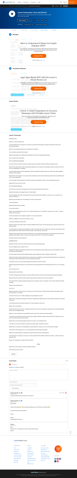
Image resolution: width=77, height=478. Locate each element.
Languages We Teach (31, 458)
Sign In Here (42, 60)
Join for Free (38, 56)
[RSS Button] (10, 364)
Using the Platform (44, 454)
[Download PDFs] (42, 20)
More (39, 2)
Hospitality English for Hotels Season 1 (41, 24)
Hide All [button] (13, 354)
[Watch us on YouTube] (58, 459)
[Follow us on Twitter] (55, 459)
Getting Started (44, 449)
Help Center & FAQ (44, 447)
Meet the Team (30, 451)
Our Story (29, 449)
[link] (53, 6)
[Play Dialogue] (10, 34)
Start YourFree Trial (72, 2)
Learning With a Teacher (45, 458)
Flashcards (16, 451)
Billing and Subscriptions (45, 451)
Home (15, 447)
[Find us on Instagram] (58, 461)
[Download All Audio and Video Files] (46, 20)
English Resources (17, 458)
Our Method (29, 447)
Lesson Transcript (44, 30)
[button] (61, 2)
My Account (43, 453)
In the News (29, 456)
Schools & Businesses (31, 460)
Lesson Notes (33, 30)
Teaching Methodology (45, 456)
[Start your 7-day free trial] (58, 449)
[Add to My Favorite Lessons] (34, 20)
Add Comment (15, 388)
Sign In (65, 2)
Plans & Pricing (30, 454)
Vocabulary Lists (17, 453)
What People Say (30, 453)
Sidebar (66, 6)
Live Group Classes (17, 456)
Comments (54, 30)
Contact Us (43, 460)
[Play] (10, 68)
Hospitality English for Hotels (28, 24)
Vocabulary (26, 2)
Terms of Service (51, 475)
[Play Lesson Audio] (12, 14)
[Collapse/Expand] (38, 361)
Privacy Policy (52, 474)
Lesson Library (16, 449)
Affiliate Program (30, 463)
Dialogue (13, 30)
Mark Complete (22, 20)
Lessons (19, 2)
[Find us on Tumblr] (55, 461)
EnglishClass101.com (46, 474)
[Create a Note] (38, 20)
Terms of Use (58, 474)
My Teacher (33, 2)
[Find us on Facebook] (60, 459)
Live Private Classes (18, 454)
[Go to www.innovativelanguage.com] (38, 472)
